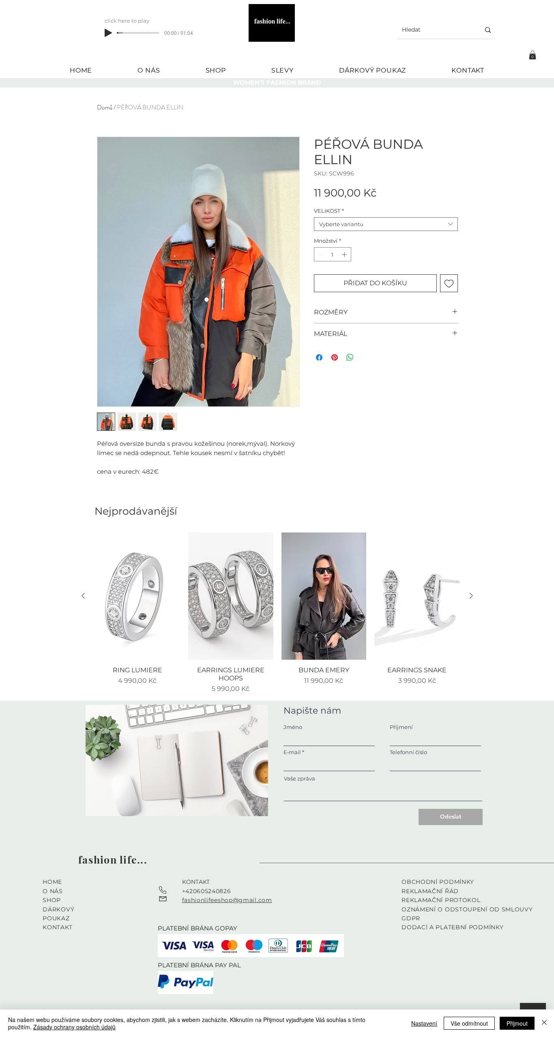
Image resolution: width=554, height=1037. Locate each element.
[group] (277, 613)
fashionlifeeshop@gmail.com (227, 900)
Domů (104, 107)
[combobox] (386, 224)
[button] (532, 55)
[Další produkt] (471, 596)
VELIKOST (329, 210)
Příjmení (401, 727)
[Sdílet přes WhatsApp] (350, 357)
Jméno (292, 727)
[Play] (108, 33)
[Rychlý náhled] (137, 596)
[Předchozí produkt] (83, 596)
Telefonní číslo (408, 752)
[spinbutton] (332, 254)
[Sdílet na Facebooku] (319, 357)
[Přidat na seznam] (449, 283)
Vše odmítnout (469, 1023)
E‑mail (292, 752)
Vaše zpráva (299, 778)
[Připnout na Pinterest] (334, 357)
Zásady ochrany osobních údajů (74, 1027)
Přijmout (517, 1023)
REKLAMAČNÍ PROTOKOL (441, 900)
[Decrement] (320, 254)
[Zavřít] (544, 1023)
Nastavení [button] (424, 1023)
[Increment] (345, 254)
